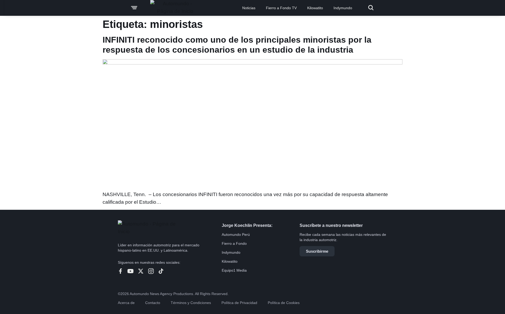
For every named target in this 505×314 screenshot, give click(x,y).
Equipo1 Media (234, 270)
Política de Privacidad (239, 303)
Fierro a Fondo (234, 243)
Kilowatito (315, 8)
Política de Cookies (284, 303)
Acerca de (126, 303)
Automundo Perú (236, 234)
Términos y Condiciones (191, 303)
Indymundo (343, 8)
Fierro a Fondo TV (281, 8)
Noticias (248, 8)
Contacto (152, 303)
